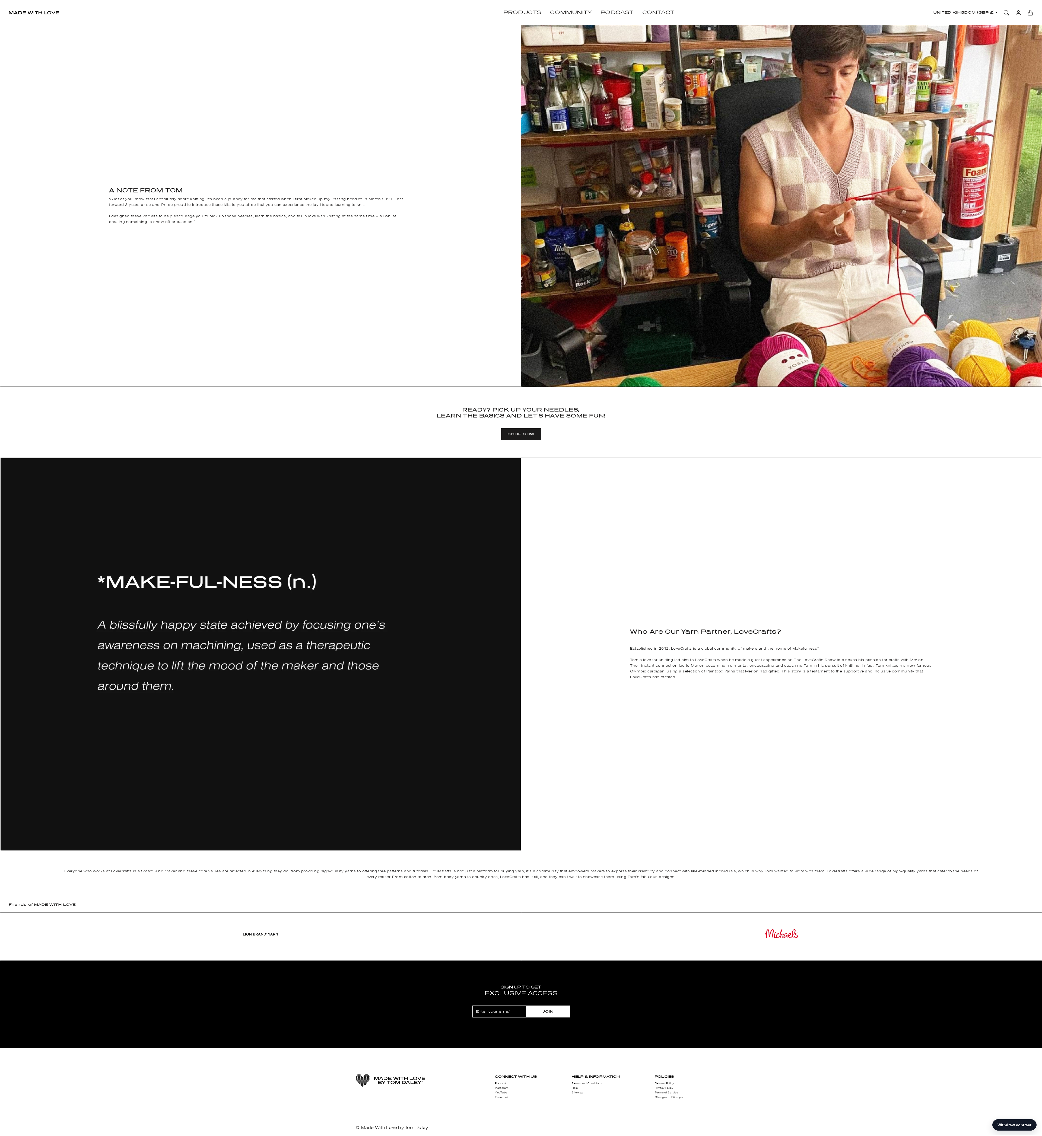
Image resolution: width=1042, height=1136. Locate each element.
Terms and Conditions (587, 1083)
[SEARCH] (1006, 13)
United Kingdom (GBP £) (964, 12)
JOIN (548, 1011)
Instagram (502, 1088)
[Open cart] (1030, 13)
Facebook (502, 1097)
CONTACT (658, 12)
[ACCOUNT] (1018, 13)
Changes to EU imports (670, 1097)
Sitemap (577, 1092)
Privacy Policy (664, 1088)
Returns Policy (664, 1083)
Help (575, 1088)
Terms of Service (666, 1092)
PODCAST (617, 12)
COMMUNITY (571, 12)
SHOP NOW (521, 434)
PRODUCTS (522, 12)
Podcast (500, 1083)
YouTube (501, 1092)
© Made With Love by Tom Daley (392, 1127)
